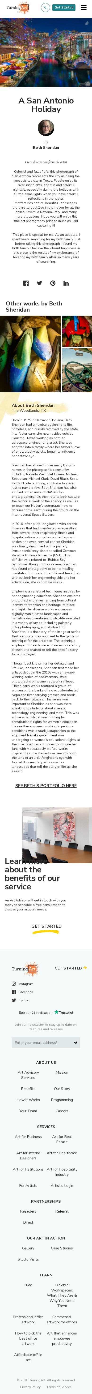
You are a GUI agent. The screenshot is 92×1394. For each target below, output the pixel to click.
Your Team (28, 1111)
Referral (62, 1211)
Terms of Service (59, 1387)
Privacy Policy (30, 1387)
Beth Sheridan (46, 147)
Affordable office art (28, 1357)
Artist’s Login (62, 1185)
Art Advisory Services (28, 1075)
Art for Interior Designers (28, 1155)
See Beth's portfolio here (46, 786)
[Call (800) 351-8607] (45, 7)
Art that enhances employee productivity (62, 1338)
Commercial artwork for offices (62, 1319)
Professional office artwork (28, 1319)
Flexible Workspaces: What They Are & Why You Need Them (62, 1295)
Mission (62, 1072)
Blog (28, 1285)
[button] (83, 8)
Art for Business (28, 1136)
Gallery (28, 1248)
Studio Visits (28, 1259)
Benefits (28, 1088)
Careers (62, 1111)
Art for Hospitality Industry (62, 1172)
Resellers (28, 1211)
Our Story (62, 1088)
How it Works (28, 1099)
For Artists (28, 1185)
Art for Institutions (28, 1169)
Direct (28, 1222)
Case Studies (62, 1248)
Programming (62, 1099)
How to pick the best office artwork (28, 1338)
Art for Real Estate (62, 1139)
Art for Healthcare (62, 1153)
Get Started (63, 7)
